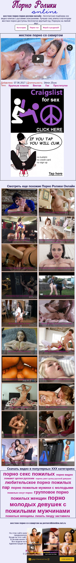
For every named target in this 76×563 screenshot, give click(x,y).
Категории (21, 28)
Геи (47, 85)
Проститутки (60, 85)
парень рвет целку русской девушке (53, 479)
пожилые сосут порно (20, 492)
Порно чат (34, 28)
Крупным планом (19, 85)
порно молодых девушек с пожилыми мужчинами (37, 504)
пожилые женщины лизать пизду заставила (37, 516)
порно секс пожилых (29, 474)
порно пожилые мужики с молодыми (42, 487)
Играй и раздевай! (51, 28)
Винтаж (37, 85)
